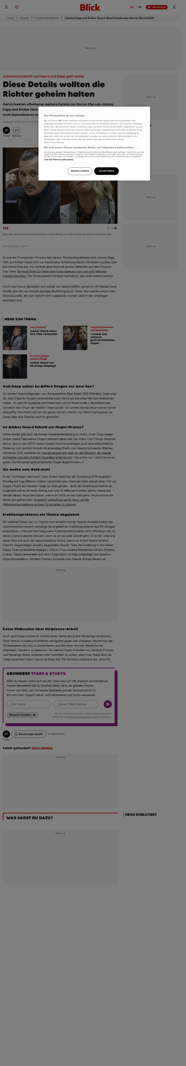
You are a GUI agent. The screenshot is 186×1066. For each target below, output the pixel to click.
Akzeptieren (106, 171)
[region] (94, 144)
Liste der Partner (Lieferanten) (58, 159)
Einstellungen (80, 171)
